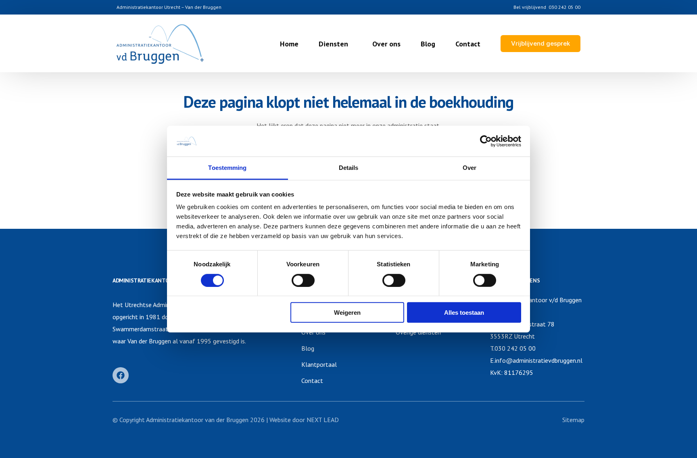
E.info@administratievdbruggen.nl (536, 360)
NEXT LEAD (323, 420)
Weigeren (347, 312)
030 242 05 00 (564, 7)
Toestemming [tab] (227, 167)
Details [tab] (349, 167)
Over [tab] (469, 167)
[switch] (303, 280)
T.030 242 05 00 (513, 348)
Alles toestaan (464, 312)
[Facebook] (121, 375)
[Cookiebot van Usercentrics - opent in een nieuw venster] (486, 141)
